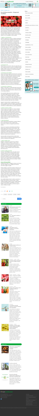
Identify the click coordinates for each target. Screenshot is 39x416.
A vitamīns (5, 194)
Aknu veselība (27, 15)
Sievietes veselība (28, 49)
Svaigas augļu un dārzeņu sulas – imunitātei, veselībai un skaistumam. (15, 288)
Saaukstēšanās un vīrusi (29, 44)
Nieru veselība (27, 37)
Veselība (26, 61)
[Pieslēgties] (37, 1)
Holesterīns (27, 27)
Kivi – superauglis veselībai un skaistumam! (14, 216)
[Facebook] (1, 399)
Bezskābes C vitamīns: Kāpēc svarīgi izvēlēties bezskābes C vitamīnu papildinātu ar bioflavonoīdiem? (14, 327)
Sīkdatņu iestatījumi (29, 404)
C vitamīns (14, 194)
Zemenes (18, 194)
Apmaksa (27, 398)
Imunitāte (26, 30)
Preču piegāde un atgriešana (30, 400)
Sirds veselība (27, 52)
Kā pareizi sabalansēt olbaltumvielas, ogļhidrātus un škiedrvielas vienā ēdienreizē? (14, 375)
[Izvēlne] (1, 1)
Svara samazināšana (28, 54)
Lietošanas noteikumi (29, 395)
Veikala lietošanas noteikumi (31, 397)
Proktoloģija (27, 42)
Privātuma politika (29, 403)
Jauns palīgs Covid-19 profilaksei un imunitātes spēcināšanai (14, 228)
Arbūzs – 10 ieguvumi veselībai (15, 275)
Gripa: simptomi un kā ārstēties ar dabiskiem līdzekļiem (15, 207)
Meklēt (19, 198)
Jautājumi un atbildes (29, 401)
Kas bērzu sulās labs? (13, 363)
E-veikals (27, 1)
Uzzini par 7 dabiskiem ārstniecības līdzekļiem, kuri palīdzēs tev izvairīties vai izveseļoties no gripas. (15, 210)
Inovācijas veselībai (28, 32)
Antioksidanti (10, 194)
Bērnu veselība (27, 17)
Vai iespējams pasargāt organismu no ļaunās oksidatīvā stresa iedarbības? (15, 306)
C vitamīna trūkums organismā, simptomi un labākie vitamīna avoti (15, 261)
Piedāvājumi (31, 1)
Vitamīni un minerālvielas (29, 74)
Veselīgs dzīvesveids (28, 64)
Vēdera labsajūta (28, 59)
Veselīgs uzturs (27, 69)
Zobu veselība (27, 76)
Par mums (27, 394)
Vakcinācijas (27, 57)
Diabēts (26, 22)
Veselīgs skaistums (28, 66)
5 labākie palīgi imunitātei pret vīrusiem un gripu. (15, 246)
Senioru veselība (28, 47)
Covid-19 (26, 20)
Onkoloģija (27, 39)
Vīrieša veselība (27, 71)
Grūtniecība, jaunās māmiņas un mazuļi (31, 25)
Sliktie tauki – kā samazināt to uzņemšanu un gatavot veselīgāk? (14, 347)
